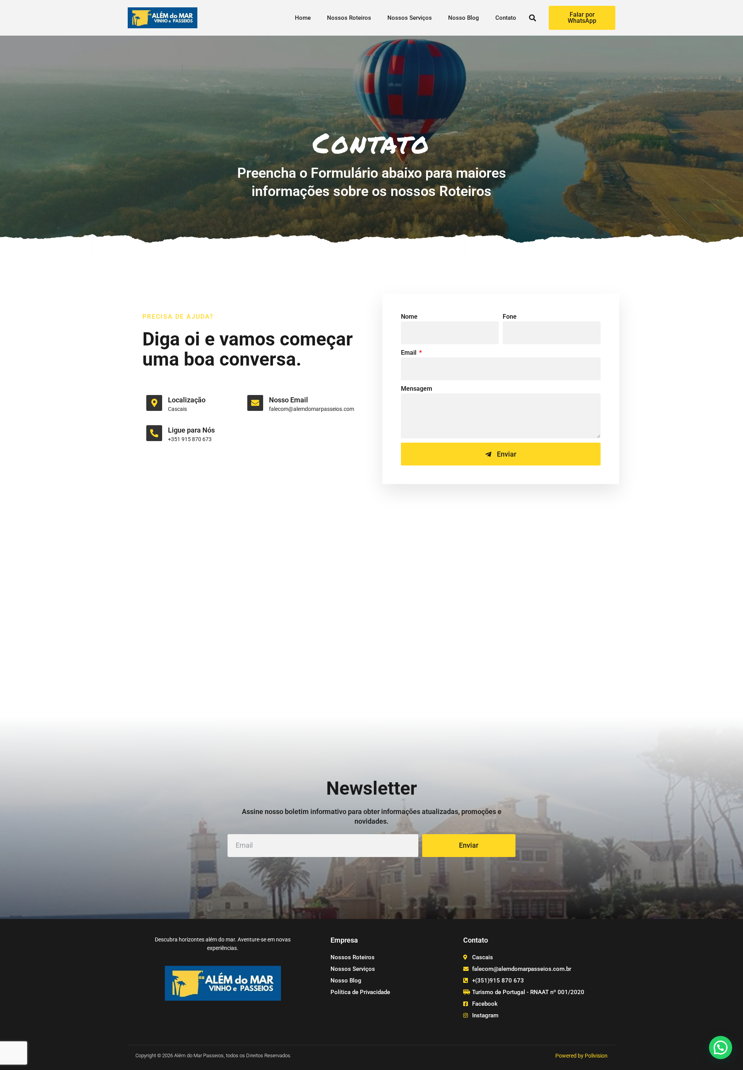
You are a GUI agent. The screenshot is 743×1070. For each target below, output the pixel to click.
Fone (510, 316)
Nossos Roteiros (349, 17)
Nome (409, 316)
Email (409, 352)
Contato (505, 17)
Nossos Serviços (409, 17)
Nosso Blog (463, 17)
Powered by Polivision (581, 1056)
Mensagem (416, 388)
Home (303, 17)
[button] (532, 18)
